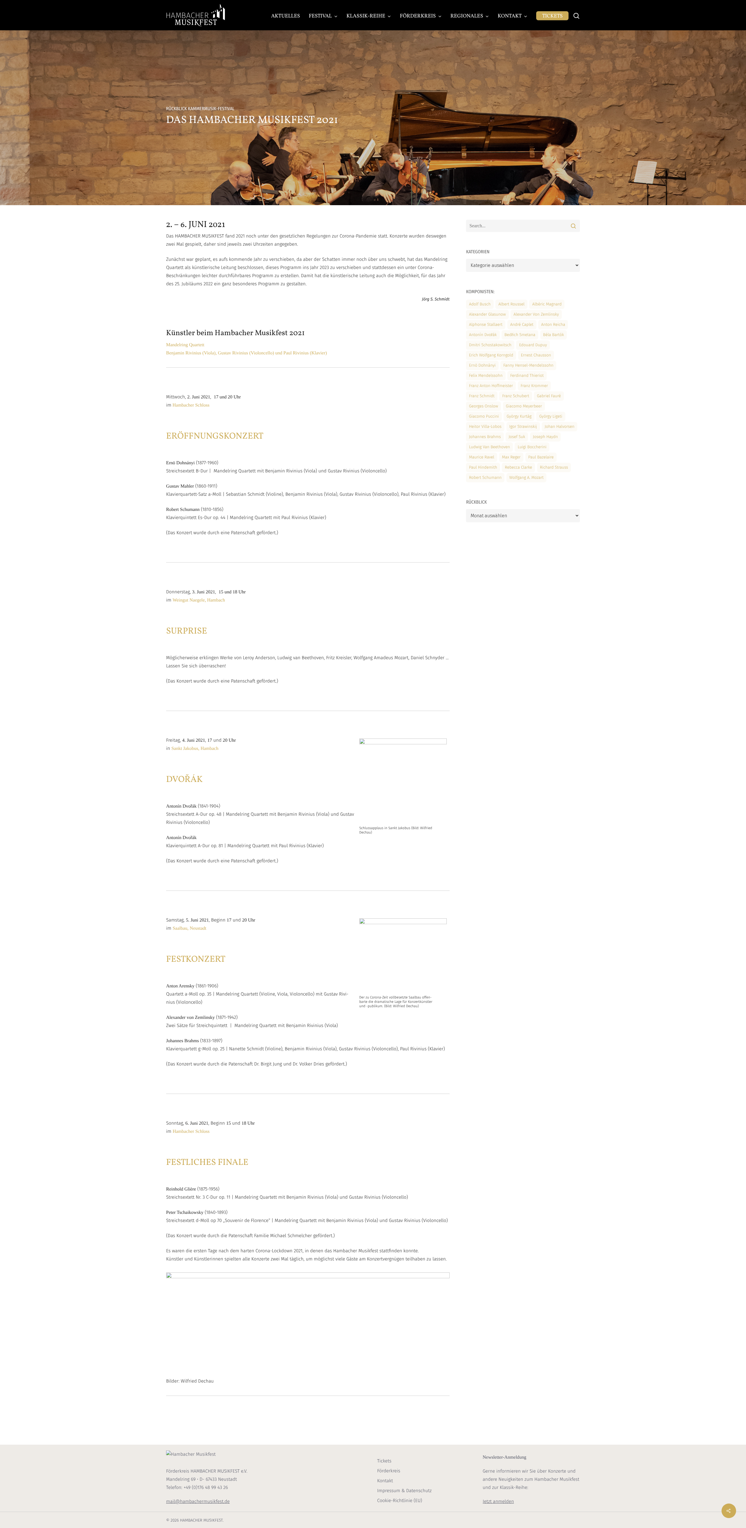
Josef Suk (517, 436)
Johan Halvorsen (559, 426)
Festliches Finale (207, 1163)
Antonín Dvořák (483, 334)
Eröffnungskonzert (214, 436)
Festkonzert (196, 960)
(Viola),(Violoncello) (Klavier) (246, 353)
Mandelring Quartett (185, 344)
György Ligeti (550, 416)
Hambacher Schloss (190, 405)
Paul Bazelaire (541, 457)
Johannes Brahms (485, 436)
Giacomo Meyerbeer (524, 406)
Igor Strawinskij (523, 426)
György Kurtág (519, 416)
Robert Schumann (485, 477)
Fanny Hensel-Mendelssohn (528, 365)
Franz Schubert (515, 395)
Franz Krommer (534, 385)
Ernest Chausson (536, 355)
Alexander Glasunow (487, 314)
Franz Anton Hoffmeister (491, 385)
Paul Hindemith (483, 467)
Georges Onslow (483, 406)
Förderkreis (388, 1471)
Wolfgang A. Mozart (526, 477)
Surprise (186, 631)
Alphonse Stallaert (485, 324)
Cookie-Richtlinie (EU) (399, 1501)
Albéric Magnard (547, 304)
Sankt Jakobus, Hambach (194, 748)
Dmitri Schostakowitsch (490, 344)
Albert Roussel (511, 304)
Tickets (384, 1461)
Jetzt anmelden (498, 1501)
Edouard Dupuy (533, 344)
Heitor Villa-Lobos (485, 426)
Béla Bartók (553, 334)
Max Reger (511, 457)
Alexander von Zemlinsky (536, 314)
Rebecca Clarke (518, 467)
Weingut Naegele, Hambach (199, 600)
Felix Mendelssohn (485, 375)
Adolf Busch (479, 304)
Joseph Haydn (545, 436)
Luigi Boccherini (532, 446)
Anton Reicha (553, 324)
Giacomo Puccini (484, 416)
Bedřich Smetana (519, 334)
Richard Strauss (554, 467)
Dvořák (184, 780)
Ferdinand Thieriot (527, 375)
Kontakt (385, 1481)
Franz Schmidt (481, 395)
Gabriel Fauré (549, 395)
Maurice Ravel (481, 457)
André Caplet (522, 324)
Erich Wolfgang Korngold (491, 355)
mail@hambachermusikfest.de (198, 1501)
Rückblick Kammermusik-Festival (200, 109)
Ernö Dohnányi (482, 365)
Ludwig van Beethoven (489, 446)
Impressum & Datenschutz (404, 1491)
